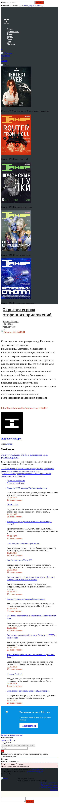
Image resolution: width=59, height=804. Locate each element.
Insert (30, 801)
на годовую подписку (34, 5)
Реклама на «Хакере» (49, 787)
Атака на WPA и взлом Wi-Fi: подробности (27, 488)
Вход (56, 4)
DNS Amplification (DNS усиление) (23, 543)
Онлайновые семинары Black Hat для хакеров (28, 691)
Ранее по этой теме (16, 483)
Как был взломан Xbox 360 (19, 560)
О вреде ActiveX (14, 674)
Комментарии (9, 327)
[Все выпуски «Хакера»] (1, 48)
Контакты (54, 790)
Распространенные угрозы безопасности (26, 599)
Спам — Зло (12, 505)
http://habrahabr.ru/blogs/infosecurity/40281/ (24, 407)
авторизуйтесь (8, 740)
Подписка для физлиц (49, 783)
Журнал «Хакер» (10, 321)
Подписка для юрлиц (49, 785)
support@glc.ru (37, 769)
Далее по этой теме (16, 480)
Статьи (9, 444)
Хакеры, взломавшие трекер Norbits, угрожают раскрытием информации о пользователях (27, 469)
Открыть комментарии (11, 735)
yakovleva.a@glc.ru (35, 771)
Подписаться (29, 725)
